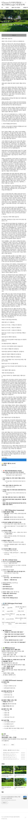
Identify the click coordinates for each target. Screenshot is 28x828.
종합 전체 (9, 750)
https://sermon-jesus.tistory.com (8, 800)
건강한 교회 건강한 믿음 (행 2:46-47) (10, 759)
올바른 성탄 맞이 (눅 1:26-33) (9, 754)
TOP (25, 817)
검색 (23, 3)
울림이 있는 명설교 (16, 7)
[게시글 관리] (8, 745)
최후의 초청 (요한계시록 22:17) (9, 755)
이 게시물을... (5, 458)
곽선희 (7, 7)
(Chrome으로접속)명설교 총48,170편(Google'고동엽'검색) (13, 3)
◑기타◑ (5, 750)
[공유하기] (6, 745)
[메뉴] (25, 2)
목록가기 (14, 35)
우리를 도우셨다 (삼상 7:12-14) (9, 757)
